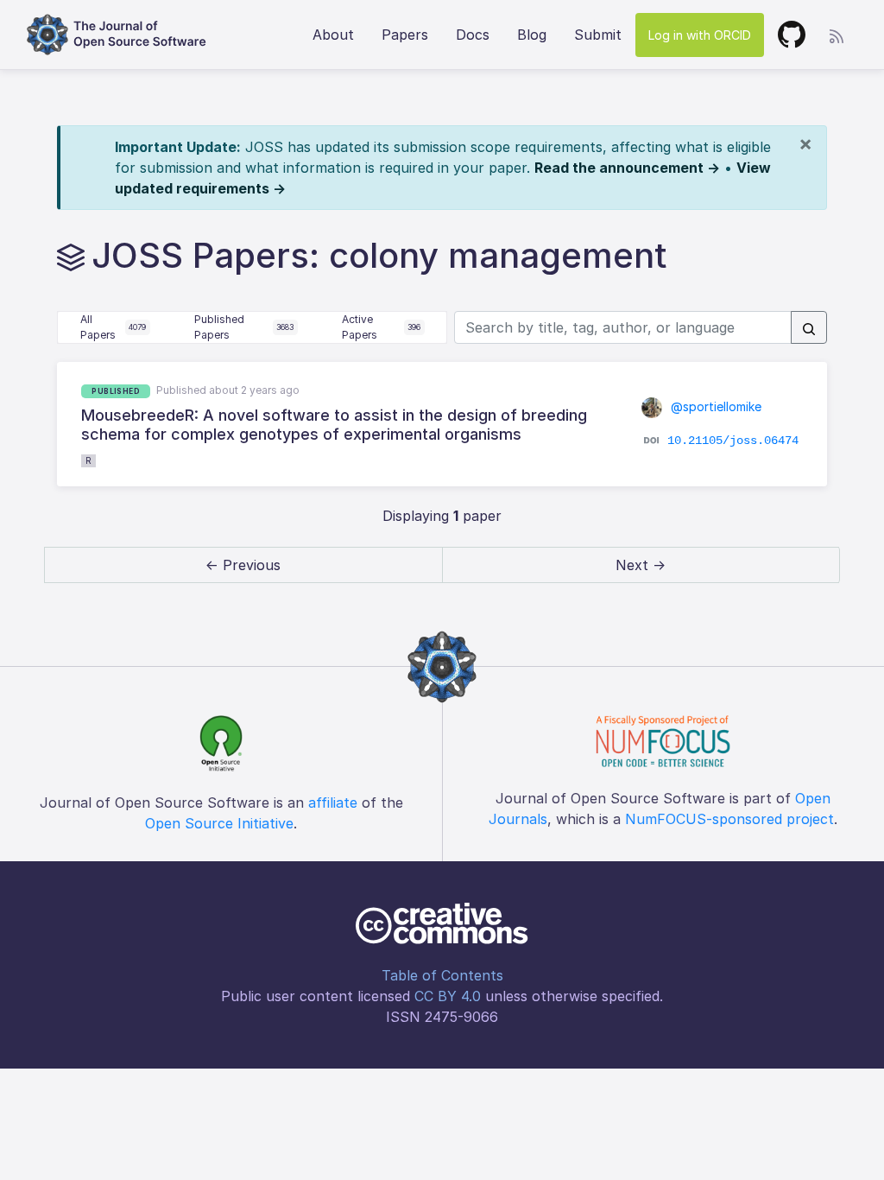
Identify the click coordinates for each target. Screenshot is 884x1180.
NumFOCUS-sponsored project (729, 819)
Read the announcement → (627, 167)
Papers (405, 34)
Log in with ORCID (699, 35)
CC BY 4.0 (447, 996)
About (333, 34)
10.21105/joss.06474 (733, 440)
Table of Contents (442, 975)
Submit (598, 34)
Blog (531, 34)
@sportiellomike (714, 406)
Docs (472, 34)
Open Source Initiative (219, 823)
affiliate (332, 802)
